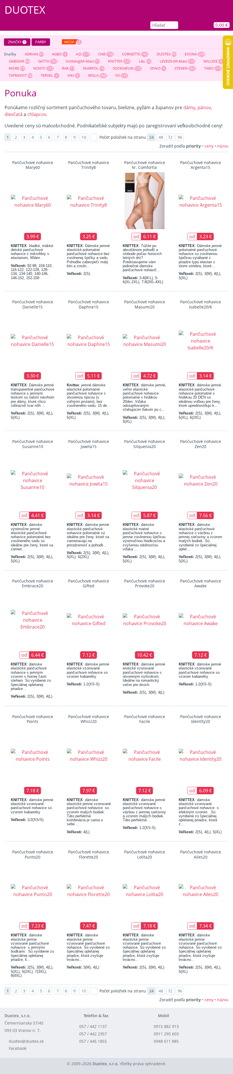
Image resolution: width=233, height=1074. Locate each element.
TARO (208, 68)
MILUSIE (210, 61)
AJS (79, 54)
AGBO (57, 54)
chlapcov (36, 114)
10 (84, 137)
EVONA (191, 54)
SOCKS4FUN (123, 68)
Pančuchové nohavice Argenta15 (200, 165)
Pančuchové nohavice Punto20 (32, 854)
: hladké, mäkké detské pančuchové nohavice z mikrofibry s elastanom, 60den (32, 252)
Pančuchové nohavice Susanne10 (32, 444)
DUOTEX (164, 54)
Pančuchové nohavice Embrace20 (32, 583)
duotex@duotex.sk (26, 1041)
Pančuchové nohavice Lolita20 (144, 854)
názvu (222, 146)
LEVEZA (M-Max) (173, 61)
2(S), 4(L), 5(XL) (200, 832)
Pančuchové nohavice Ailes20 (200, 854)
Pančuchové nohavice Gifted (88, 583)
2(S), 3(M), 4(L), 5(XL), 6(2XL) (200, 415)
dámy (189, 107)
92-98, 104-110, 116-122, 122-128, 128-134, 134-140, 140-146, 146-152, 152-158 (32, 272)
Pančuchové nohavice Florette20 (88, 854)
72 (170, 137)
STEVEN (181, 68)
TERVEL (47, 75)
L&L (142, 61)
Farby (40, 41)
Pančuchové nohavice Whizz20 (88, 719)
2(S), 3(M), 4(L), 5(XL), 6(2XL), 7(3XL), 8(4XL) (32, 971)
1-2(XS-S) (83, 684)
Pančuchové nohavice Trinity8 (88, 165)
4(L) (78, 832)
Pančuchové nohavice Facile (144, 719)
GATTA (43, 61)
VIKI (70, 75)
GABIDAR (16, 61)
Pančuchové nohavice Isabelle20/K (200, 304)
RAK (65, 68)
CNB (101, 54)
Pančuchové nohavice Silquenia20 (144, 444)
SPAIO (155, 68)
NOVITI (39, 68)
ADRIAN (31, 54)
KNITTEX (115, 61)
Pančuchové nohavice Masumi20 (144, 304)
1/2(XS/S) (27, 820)
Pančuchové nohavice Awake (200, 583)
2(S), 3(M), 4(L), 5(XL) (200, 275)
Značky (16, 41)
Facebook (17, 1048)
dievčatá (14, 114)
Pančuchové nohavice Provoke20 (144, 583)
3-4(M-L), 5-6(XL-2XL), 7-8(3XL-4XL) (143, 280)
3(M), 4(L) (83, 967)
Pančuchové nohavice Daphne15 (88, 304)
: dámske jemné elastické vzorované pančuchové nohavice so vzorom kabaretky (88, 670)
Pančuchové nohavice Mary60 (32, 165)
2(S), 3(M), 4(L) (31, 696)
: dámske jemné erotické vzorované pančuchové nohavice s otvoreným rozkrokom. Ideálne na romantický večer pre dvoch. (144, 674)
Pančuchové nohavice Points (32, 719)
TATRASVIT (18, 75)
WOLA (93, 75)
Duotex (25, 10)
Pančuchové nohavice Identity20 (200, 719)
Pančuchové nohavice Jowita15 (88, 444)
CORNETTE (131, 54)
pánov (204, 107)
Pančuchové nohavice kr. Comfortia (144, 165)
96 (180, 137)
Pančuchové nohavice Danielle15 (32, 304)
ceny (209, 146)
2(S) (78, 273)
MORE (14, 68)
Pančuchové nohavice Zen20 (200, 444)
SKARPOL (91, 68)
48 (161, 137)
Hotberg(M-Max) (80, 61)
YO (117, 75)
